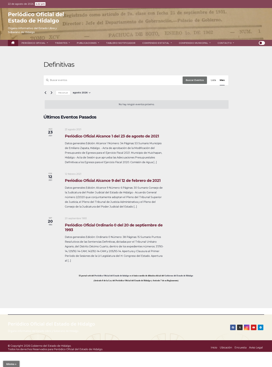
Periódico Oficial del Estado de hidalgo (111, 275)
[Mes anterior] (45, 93)
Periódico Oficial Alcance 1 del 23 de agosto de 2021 (112, 136)
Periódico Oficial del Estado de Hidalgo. (78, 349)
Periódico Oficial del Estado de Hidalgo (36, 17)
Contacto (225, 43)
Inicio (214, 347)
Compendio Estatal (156, 43)
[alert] (137, 104)
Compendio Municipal (194, 43)
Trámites (61, 43)
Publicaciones (87, 43)
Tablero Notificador (121, 43)
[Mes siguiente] (51, 93)
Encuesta (240, 347)
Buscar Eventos (195, 80)
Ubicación (226, 347)
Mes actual (63, 92)
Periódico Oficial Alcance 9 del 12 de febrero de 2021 (112, 180)
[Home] (13, 43)
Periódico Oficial (34, 43)
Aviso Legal (256, 347)
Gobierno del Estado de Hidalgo (179, 275)
